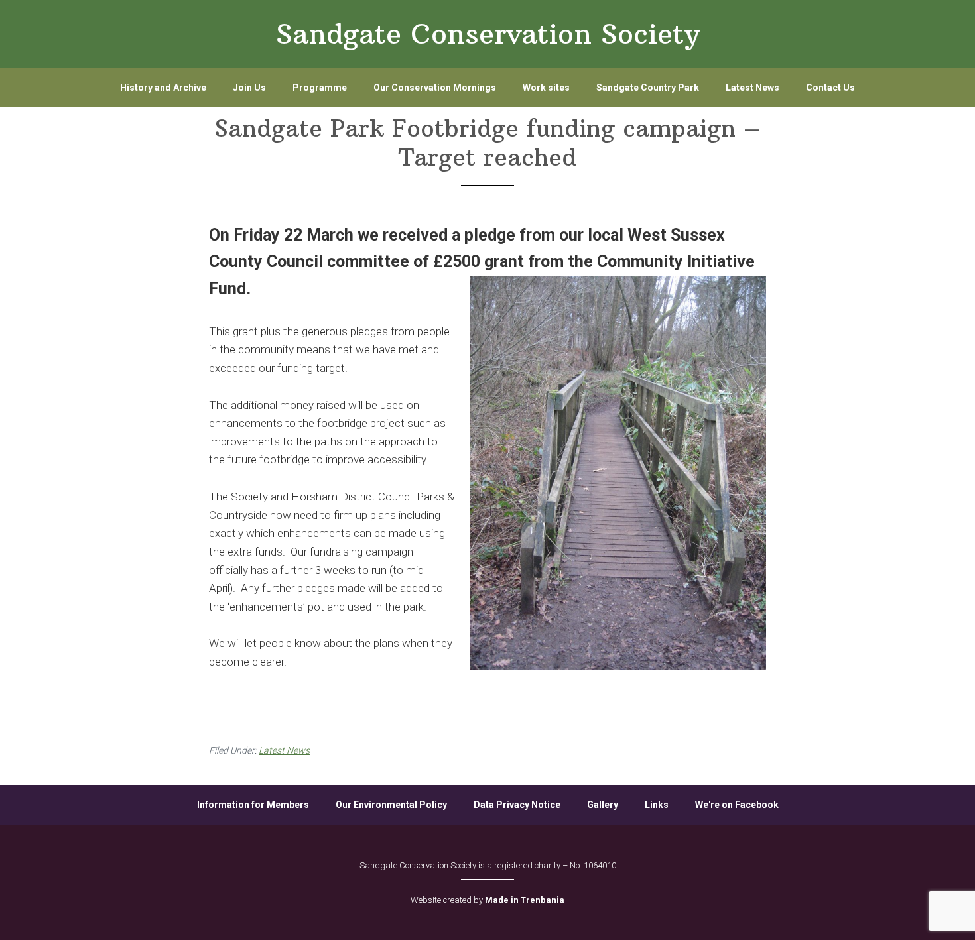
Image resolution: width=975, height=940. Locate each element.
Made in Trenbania (524, 900)
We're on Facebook (737, 804)
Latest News (284, 750)
